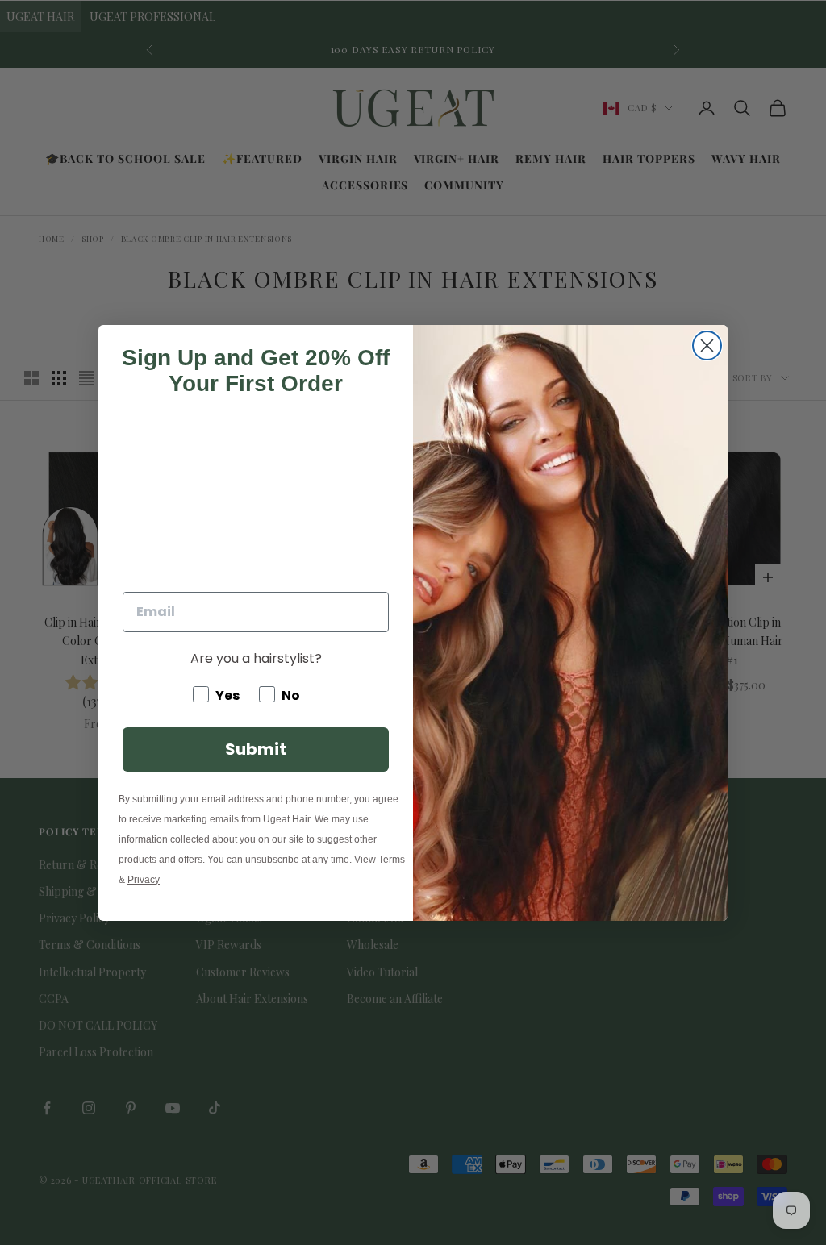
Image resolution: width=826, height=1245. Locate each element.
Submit (255, 749)
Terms (391, 859)
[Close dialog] (707, 345)
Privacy (143, 879)
